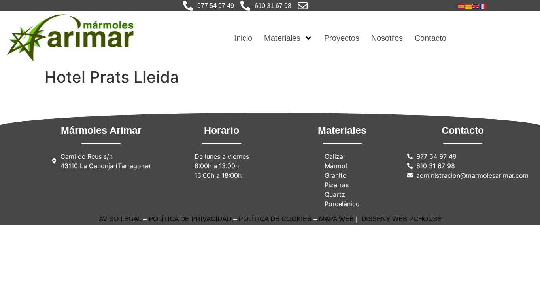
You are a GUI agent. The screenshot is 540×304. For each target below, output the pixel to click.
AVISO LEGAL (120, 219)
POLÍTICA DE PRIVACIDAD (190, 219)
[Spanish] (461, 6)
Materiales (282, 38)
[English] (476, 6)
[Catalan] (468, 6)
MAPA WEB (336, 219)
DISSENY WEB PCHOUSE (401, 219)
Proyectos (341, 38)
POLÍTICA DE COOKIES (275, 219)
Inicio (243, 38)
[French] (483, 6)
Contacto (430, 38)
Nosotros (387, 38)
